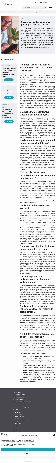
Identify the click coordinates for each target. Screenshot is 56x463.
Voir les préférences (28, 457)
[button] (54, 435)
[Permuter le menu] (50, 8)
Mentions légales (28, 461)
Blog (17, 12)
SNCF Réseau (43, 47)
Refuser (28, 453)
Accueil (13, 12)
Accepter (28, 449)
